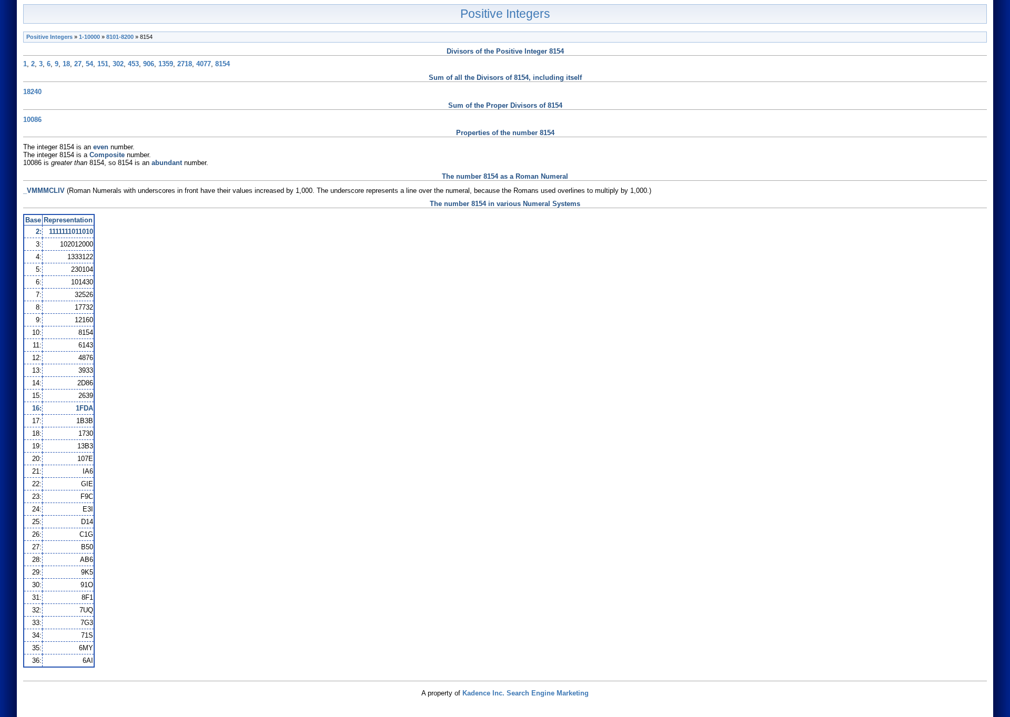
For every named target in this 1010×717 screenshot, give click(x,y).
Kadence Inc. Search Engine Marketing (525, 693)
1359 (165, 64)
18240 (32, 92)
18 (66, 64)
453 (133, 64)
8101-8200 (120, 37)
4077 (203, 64)
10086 (32, 120)
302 (118, 64)
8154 (222, 64)
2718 (184, 64)
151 (102, 64)
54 (89, 64)
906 (148, 64)
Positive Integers (505, 14)
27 (78, 64)
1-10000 (89, 37)
